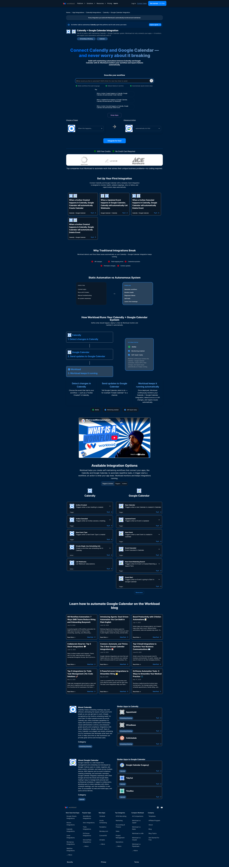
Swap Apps (114, 115)
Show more (139, 592)
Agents (116, 3)
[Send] (151, 80)
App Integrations (78, 12)
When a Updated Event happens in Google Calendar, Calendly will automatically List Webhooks (112, 100)
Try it (92, 213)
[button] (90, 506)
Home (68, 12)
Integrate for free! (114, 141)
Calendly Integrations (93, 12)
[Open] (101, 128)
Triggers (117, 483)
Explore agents (154, 24)
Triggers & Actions (107, 483)
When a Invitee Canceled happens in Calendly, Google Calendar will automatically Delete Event (112, 106)
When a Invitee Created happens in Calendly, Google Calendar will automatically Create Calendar (112, 94)
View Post (90, 637)
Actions (124, 483)
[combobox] (89, 128)
